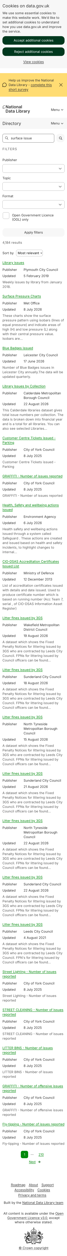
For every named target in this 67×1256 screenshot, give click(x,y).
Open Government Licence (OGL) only (33, 217)
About (33, 1185)
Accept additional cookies (34, 40)
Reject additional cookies (33, 52)
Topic (6, 178)
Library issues (13, 263)
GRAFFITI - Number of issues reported (32, 476)
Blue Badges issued (17, 348)
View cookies (33, 62)
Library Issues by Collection (24, 386)
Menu (55, 110)
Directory (11, 123)
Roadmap (18, 1185)
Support (47, 1185)
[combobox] (33, 168)
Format (7, 196)
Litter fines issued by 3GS (22, 618)
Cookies (43, 1190)
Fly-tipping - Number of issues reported (33, 1124)
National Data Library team (42, 1203)
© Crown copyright (33, 1248)
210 (41, 1154)
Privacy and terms (32, 1195)
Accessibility (24, 1190)
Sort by (8, 253)
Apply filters (33, 232)
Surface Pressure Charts (21, 296)
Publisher (9, 160)
